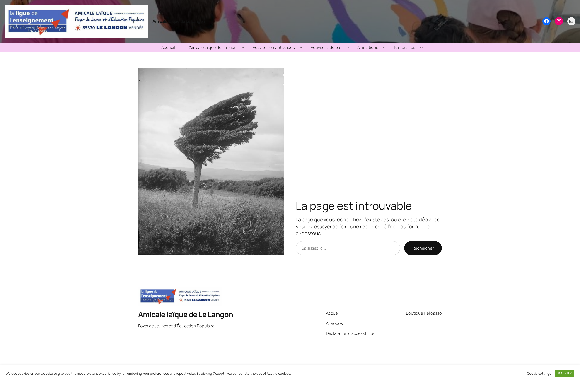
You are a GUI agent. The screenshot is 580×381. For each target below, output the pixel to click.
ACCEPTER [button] (564, 373)
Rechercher (423, 248)
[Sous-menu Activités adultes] (347, 47)
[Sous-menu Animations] (384, 47)
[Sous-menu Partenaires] (421, 47)
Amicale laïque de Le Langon (178, 21)
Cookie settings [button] (539, 373)
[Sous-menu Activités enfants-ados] (301, 47)
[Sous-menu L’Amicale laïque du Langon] (243, 47)
